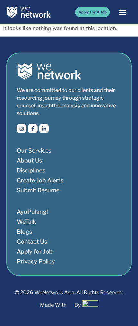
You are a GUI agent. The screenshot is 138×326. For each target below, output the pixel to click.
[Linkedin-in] (44, 128)
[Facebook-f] (33, 128)
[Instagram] (21, 128)
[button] (122, 12)
